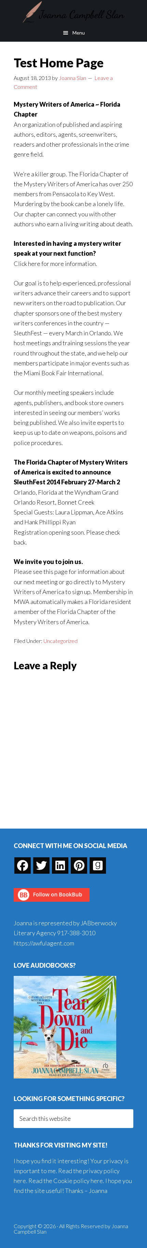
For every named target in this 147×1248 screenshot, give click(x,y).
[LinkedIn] (60, 865)
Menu (78, 33)
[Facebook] (22, 865)
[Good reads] (98, 865)
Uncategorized (60, 641)
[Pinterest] (79, 865)
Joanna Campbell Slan (73, 12)
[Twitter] (41, 865)
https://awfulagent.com (44, 943)
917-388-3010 (76, 933)
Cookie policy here (78, 1180)
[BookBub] (52, 903)
